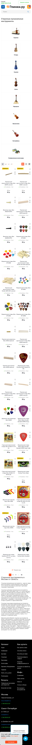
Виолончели (16, 123)
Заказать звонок (24, 2)
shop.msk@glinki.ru (6, 700)
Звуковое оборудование (8, 666)
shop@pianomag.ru (6, 724)
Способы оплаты (21, 650)
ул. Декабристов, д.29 (7, 721)
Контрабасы (16, 141)
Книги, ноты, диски (6, 672)
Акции (2, 647)
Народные (16, 106)
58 (21, 574)
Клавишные (4, 650)
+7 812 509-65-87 (5, 717)
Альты (16, 89)
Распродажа (4, 676)
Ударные (3, 669)
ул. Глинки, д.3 (5, 711)
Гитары (16, 55)
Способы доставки (22, 653)
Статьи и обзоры (21, 684)
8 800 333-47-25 (6, 3)
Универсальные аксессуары (16, 158)
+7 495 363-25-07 (5, 703)
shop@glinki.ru (5, 714)
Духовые (3, 653)
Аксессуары (4, 663)
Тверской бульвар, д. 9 (7, 697)
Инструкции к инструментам (21, 688)
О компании (20, 675)
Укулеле (16, 72)
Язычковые (4, 660)
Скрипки (16, 37)
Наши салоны (20, 678)
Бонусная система (6, 688)
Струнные (4, 657)
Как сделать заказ (22, 647)
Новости (19, 681)
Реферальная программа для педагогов (8, 683)
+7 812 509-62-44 (5, 727)
